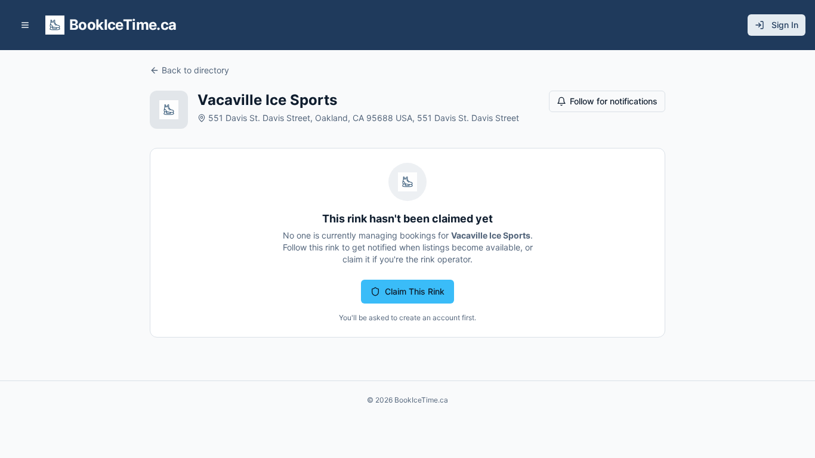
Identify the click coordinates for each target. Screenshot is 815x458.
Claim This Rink (414, 291)
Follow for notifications (613, 101)
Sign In (784, 25)
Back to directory (195, 70)
